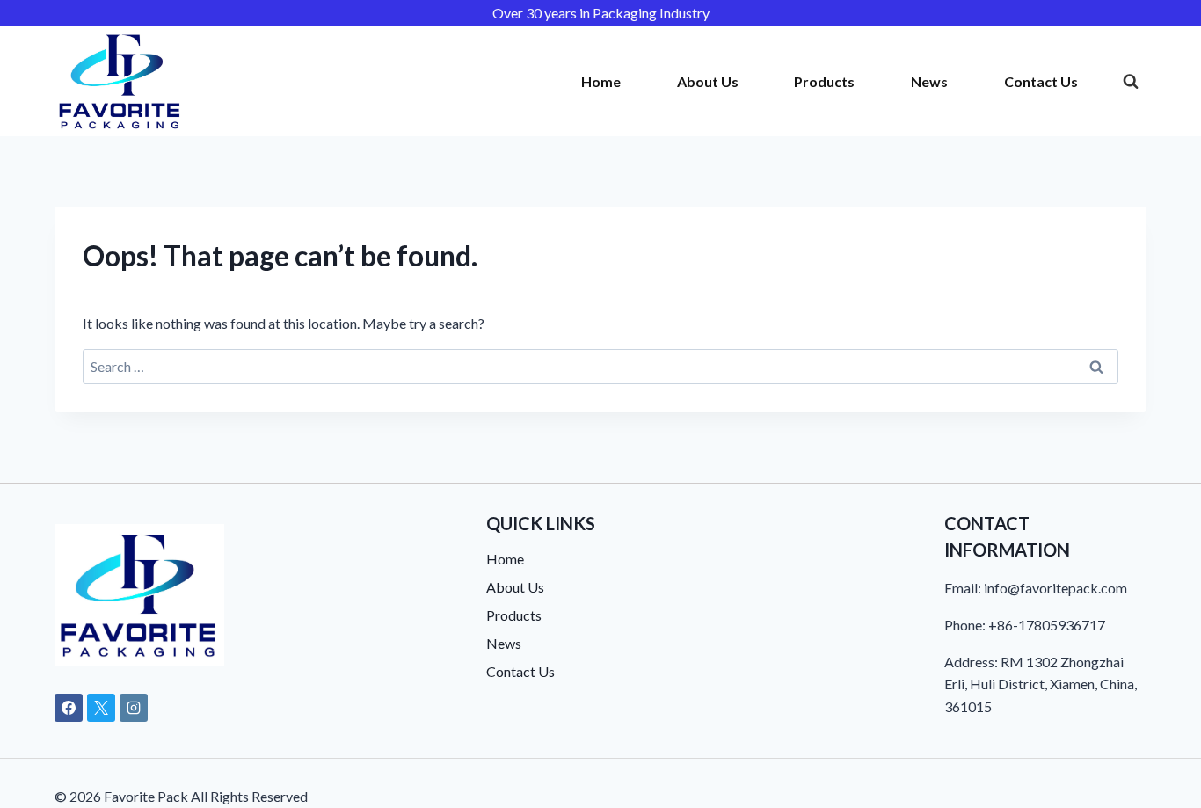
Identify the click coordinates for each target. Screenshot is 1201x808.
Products (824, 81)
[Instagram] (134, 708)
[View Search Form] (1130, 82)
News (929, 81)
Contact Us (1041, 81)
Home (601, 81)
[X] (101, 708)
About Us (708, 81)
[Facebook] (69, 708)
